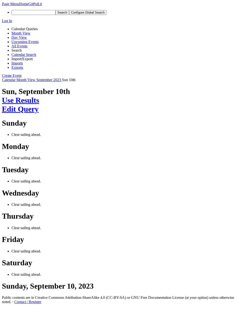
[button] (10, 4)
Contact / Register (27, 302)
